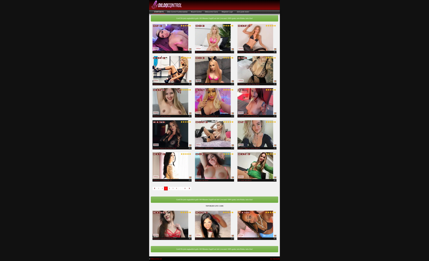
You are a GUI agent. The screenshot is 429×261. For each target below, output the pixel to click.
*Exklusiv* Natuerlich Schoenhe (249, 239)
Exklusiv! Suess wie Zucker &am (164, 148)
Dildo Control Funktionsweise (177, 12)
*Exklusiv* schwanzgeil (203, 52)
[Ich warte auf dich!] (214, 165)
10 (185, 188)
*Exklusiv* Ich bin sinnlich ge (163, 84)
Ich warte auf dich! (201, 180)
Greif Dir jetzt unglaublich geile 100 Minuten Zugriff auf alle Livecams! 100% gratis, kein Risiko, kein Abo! (214, 18)
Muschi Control (196, 12)
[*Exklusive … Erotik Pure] (214, 133)
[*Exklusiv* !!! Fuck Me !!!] (172, 165)
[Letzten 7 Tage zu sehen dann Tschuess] (257, 133)
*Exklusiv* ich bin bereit (161, 116)
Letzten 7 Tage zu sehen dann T (249, 148)
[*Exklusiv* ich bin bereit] (172, 101)
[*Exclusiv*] (214, 224)
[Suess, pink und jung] (214, 69)
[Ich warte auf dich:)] (257, 165)
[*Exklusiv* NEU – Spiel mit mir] (172, 37)
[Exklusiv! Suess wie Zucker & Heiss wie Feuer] (172, 133)
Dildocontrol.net (156, 259)
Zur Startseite (275, 259)
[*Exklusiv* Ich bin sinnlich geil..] (172, 69)
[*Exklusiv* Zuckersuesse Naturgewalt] (172, 224)
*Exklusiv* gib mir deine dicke (249, 84)
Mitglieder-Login (227, 12)
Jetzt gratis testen (242, 12)
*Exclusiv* (199, 239)
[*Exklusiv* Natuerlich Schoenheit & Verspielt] (257, 224)
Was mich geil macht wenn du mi (207, 116)
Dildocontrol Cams (211, 12)
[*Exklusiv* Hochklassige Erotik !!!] (257, 37)
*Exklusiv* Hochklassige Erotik (249, 52)
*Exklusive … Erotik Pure (204, 148)
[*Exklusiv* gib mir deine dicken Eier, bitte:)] (257, 69)
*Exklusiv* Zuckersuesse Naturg (164, 239)
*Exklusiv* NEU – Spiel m (162, 52)
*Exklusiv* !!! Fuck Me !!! (162, 180)
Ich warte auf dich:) (244, 180)
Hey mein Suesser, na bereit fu (248, 116)
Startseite (159, 12)
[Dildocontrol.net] (167, 4)
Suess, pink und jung (202, 84)
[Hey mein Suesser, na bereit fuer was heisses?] (257, 101)
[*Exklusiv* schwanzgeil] (214, 37)
